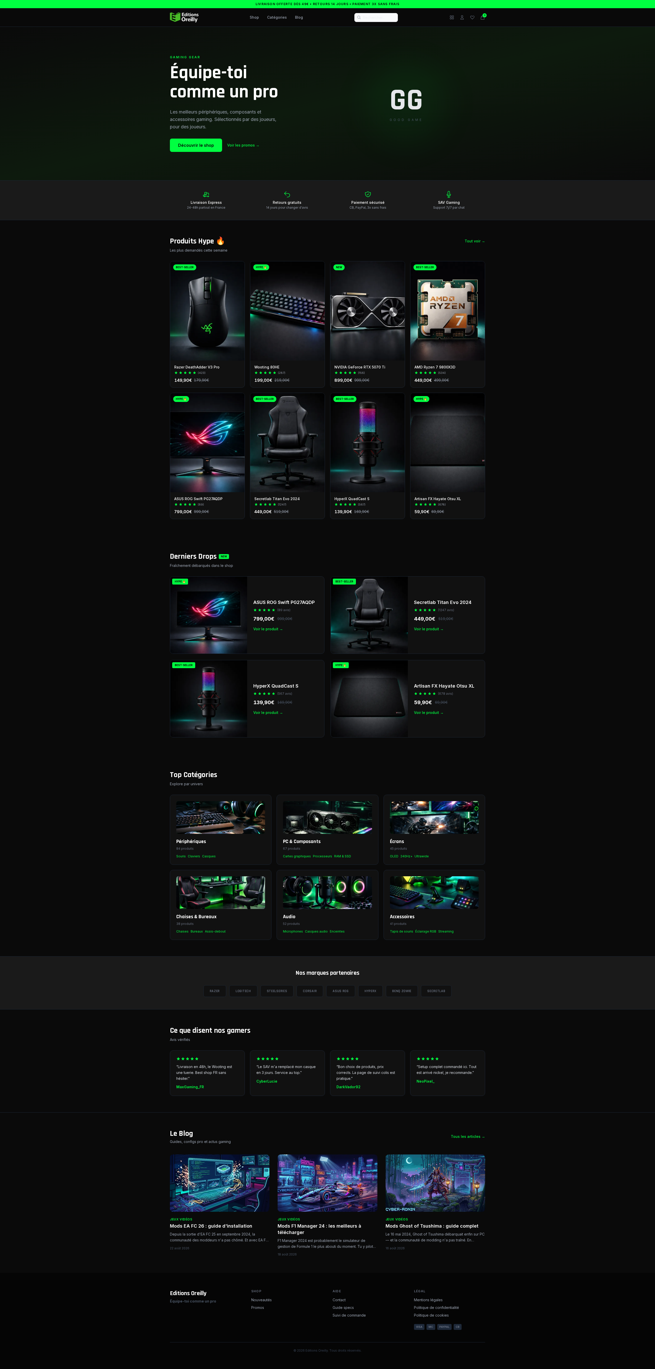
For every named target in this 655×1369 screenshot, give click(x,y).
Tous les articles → (468, 1136)
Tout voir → (475, 241)
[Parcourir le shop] (451, 17)
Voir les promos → (243, 145)
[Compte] (462, 17)
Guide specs (343, 1307)
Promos (257, 1307)
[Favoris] (472, 17)
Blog (299, 17)
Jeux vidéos (181, 1219)
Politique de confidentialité (436, 1307)
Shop (254, 17)
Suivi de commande (349, 1315)
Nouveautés (261, 1300)
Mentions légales (428, 1300)
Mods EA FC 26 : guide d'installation (211, 1226)
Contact (339, 1300)
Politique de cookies (431, 1315)
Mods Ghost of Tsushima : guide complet (432, 1226)
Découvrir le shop (196, 145)
